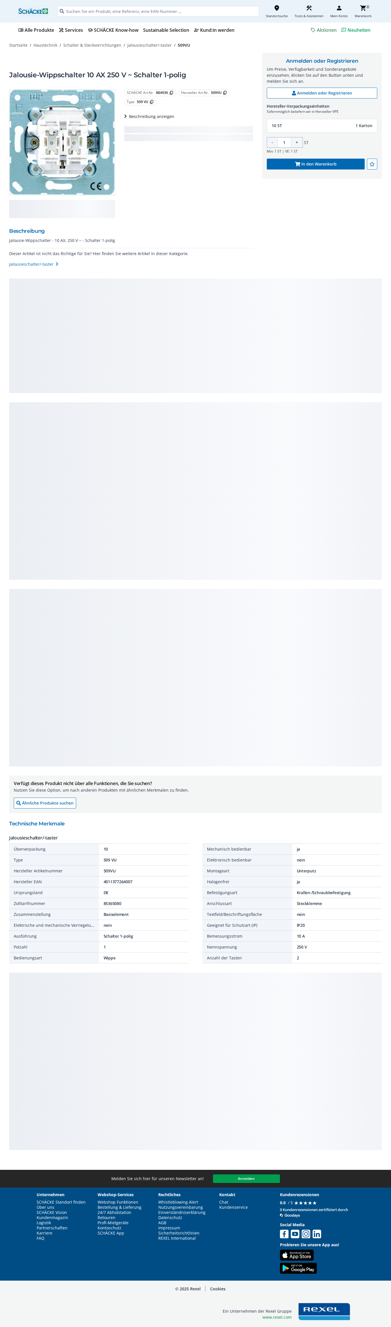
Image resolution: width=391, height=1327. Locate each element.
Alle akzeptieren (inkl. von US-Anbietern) (337, 1294)
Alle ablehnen (337, 1317)
